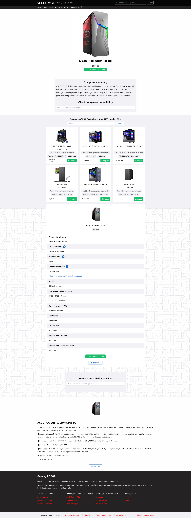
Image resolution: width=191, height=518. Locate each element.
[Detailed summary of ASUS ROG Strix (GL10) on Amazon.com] (95, 408)
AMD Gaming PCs (59, 7)
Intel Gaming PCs (72, 504)
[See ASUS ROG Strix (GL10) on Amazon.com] (95, 34)
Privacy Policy (130, 497)
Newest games (101, 504)
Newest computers (44, 504)
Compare (71, 161)
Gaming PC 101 (42, 7)
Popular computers (44, 500)
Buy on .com (95, 356)
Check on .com (95, 69)
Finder (51, 7)
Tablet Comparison (103, 515)
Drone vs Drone (120, 515)
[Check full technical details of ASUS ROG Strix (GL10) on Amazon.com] (95, 214)
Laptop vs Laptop (72, 515)
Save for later (95, 363)
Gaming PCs (61, 3)
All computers (42, 497)
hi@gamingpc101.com (145, 515)
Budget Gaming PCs (74, 500)
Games (70, 3)
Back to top (95, 466)
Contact (128, 500)
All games (99, 497)
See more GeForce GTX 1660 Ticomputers (66, 276)
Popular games (101, 500)
